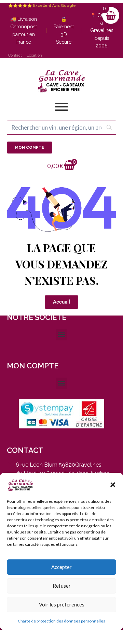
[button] (112, 484)
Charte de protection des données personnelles (61, 621)
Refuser (62, 586)
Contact (15, 55)
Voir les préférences (61, 604)
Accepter (61, 567)
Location (34, 55)
